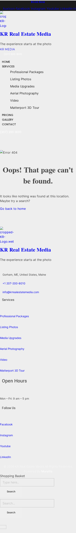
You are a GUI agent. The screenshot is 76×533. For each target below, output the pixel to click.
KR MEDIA (7, 49)
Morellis (46, 471)
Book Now (38, 2)
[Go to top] (2, 522)
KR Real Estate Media (25, 33)
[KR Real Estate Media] (27, 19)
